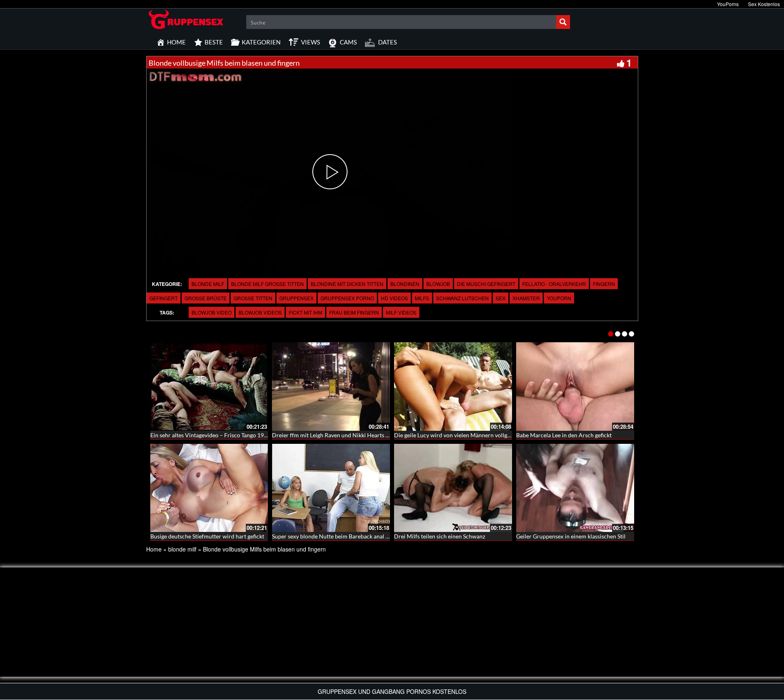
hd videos (394, 298)
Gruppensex (296, 298)
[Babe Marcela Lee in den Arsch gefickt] (575, 386)
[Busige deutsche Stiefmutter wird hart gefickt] (209, 488)
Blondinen (404, 283)
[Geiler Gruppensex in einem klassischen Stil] (575, 488)
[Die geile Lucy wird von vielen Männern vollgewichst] (453, 386)
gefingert (163, 298)
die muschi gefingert (486, 283)
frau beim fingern (354, 312)
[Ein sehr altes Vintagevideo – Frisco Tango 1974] (209, 386)
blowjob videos (260, 312)
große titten (253, 298)
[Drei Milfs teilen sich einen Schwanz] (453, 488)
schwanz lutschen (462, 298)
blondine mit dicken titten (347, 283)
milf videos (401, 312)
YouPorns (728, 4)
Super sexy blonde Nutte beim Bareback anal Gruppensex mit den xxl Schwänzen (373, 536)
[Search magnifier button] (563, 22)
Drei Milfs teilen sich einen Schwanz (439, 536)
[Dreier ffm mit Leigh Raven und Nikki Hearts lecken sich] (331, 386)
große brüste (206, 298)
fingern (604, 283)
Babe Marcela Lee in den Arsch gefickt (564, 435)
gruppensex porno (347, 298)
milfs (422, 298)
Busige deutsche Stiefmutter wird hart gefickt (207, 536)
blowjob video (212, 312)
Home (154, 549)
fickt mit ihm (305, 312)
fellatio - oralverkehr (554, 283)
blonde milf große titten (267, 283)
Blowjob (438, 283)
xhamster (526, 298)
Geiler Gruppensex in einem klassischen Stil (571, 536)
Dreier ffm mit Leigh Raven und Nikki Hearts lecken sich (342, 435)
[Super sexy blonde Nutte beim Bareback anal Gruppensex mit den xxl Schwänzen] (331, 488)
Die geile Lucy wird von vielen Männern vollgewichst (460, 435)
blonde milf (208, 283)
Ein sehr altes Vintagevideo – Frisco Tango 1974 (210, 435)
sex (501, 298)
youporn (559, 298)
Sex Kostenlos (764, 4)
